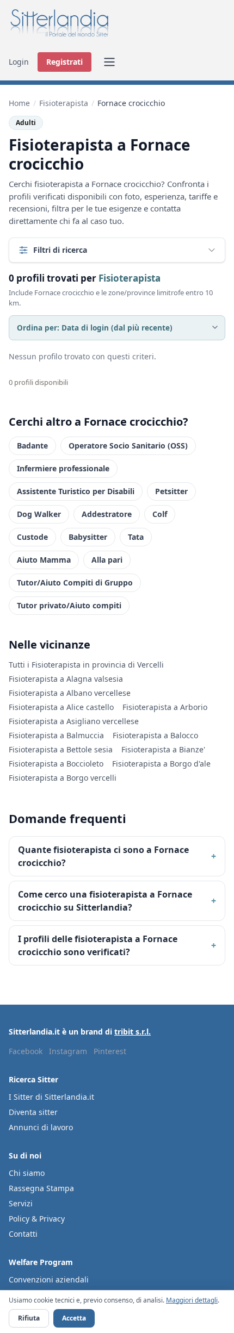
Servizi (21, 1203)
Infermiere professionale (63, 468)
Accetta (74, 1318)
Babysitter (88, 537)
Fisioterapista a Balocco (155, 735)
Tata (136, 537)
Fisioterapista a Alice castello (61, 707)
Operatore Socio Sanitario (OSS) (128, 445)
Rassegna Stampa (41, 1188)
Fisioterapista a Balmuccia (56, 735)
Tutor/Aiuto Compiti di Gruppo (75, 582)
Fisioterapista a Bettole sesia (61, 749)
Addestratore (107, 514)
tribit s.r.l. (132, 1031)
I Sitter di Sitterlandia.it (51, 1097)
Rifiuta (29, 1318)
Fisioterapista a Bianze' (163, 749)
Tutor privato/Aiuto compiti (69, 605)
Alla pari (106, 560)
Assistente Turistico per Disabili (75, 491)
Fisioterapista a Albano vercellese (70, 693)
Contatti (23, 1234)
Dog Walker (39, 514)
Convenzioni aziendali (49, 1279)
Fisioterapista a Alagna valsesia (66, 679)
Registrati (64, 62)
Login (19, 62)
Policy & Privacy (37, 1218)
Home (19, 103)
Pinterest (110, 1051)
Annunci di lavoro (41, 1127)
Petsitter (171, 491)
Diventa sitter (33, 1112)
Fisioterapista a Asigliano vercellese (74, 721)
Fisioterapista (63, 103)
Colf (159, 514)
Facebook (25, 1051)
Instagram (68, 1051)
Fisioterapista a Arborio (164, 707)
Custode (32, 537)
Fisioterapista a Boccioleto (56, 763)
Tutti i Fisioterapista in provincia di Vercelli (86, 664)
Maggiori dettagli (192, 1300)
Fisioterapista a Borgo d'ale (161, 763)
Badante (32, 445)
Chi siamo (27, 1173)
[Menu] (109, 62)
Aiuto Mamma (44, 560)
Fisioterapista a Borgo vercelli (62, 778)
